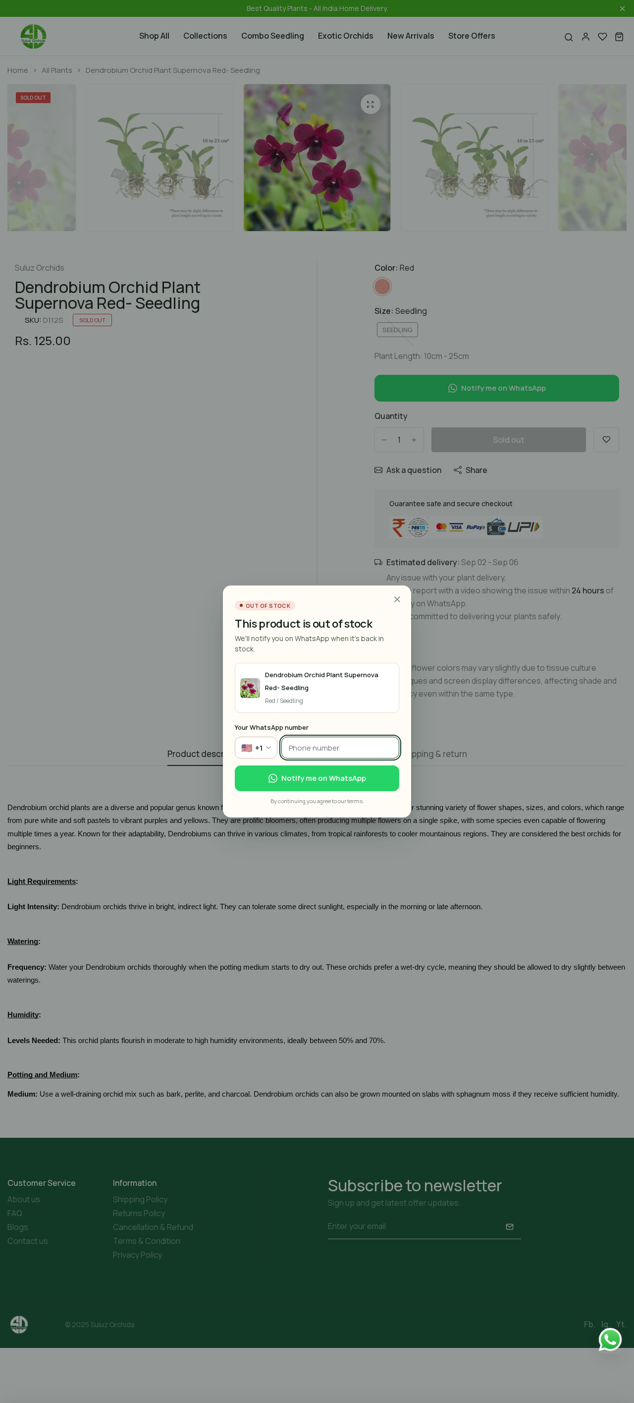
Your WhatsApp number (272, 727)
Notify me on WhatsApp (323, 778)
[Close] (397, 599)
